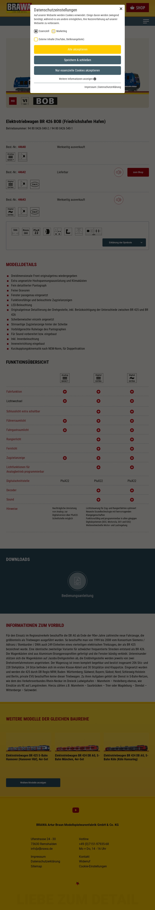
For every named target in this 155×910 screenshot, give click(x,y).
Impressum (90, 86)
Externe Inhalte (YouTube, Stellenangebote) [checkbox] (61, 39)
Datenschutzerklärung (109, 86)
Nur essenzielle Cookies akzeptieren (77, 70)
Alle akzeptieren (78, 49)
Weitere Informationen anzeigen (76, 78)
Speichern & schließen (77, 60)
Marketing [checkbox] (61, 31)
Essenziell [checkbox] (44, 31)
